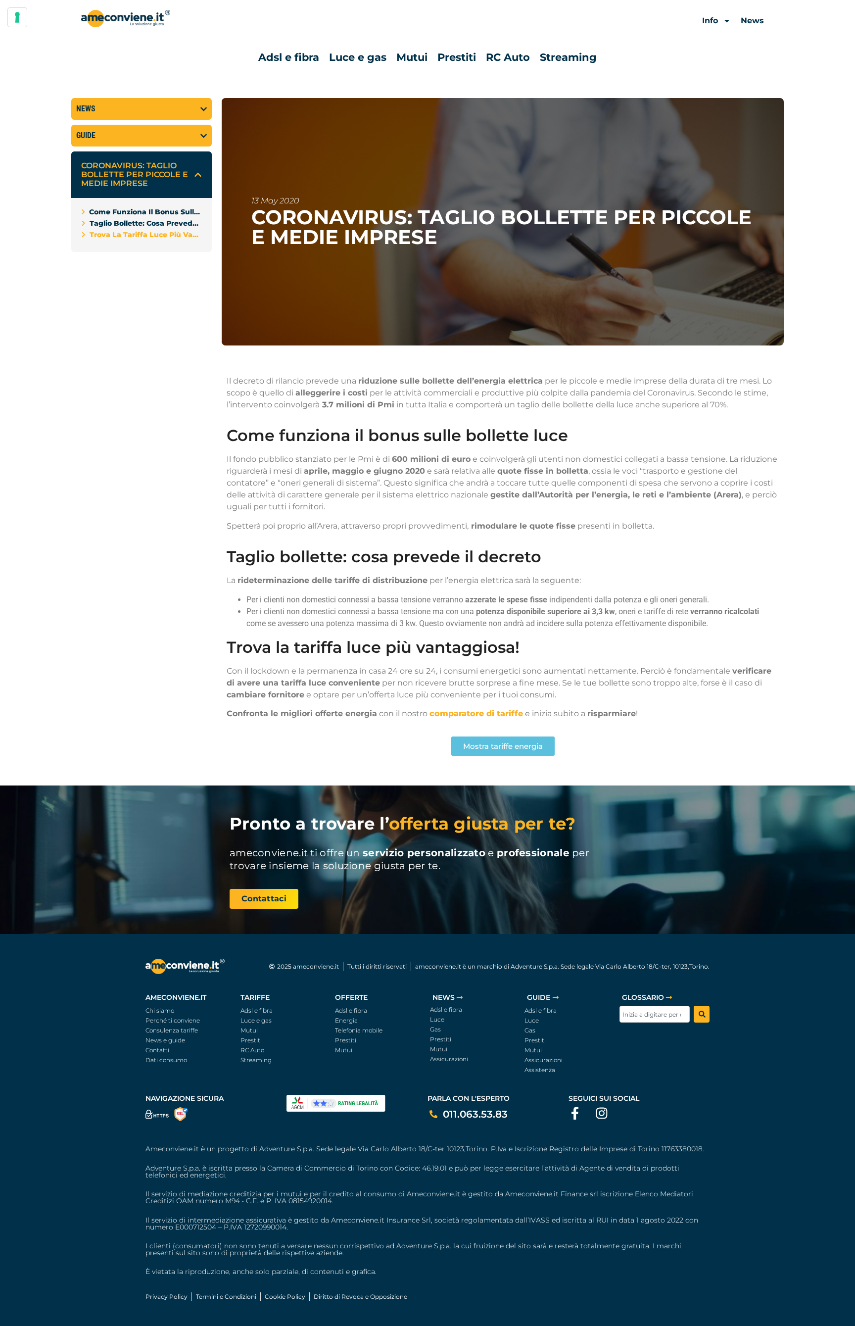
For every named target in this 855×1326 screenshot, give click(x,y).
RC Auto (508, 57)
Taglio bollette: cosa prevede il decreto (146, 223)
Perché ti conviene (172, 1020)
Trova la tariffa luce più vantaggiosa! (146, 235)
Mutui (412, 57)
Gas (435, 1029)
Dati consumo (166, 1060)
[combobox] (654, 1014)
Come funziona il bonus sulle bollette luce (145, 212)
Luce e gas (357, 57)
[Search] (702, 1014)
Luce (437, 1019)
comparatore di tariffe (476, 713)
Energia (346, 1020)
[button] (198, 175)
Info (710, 20)
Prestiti (456, 57)
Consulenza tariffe (171, 1030)
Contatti (157, 1050)
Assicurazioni (449, 1059)
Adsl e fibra (288, 57)
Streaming (568, 57)
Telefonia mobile (358, 1030)
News (752, 20)
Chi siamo (159, 1010)
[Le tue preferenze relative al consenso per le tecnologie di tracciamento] (17, 17)
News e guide (165, 1040)
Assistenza (539, 1070)
